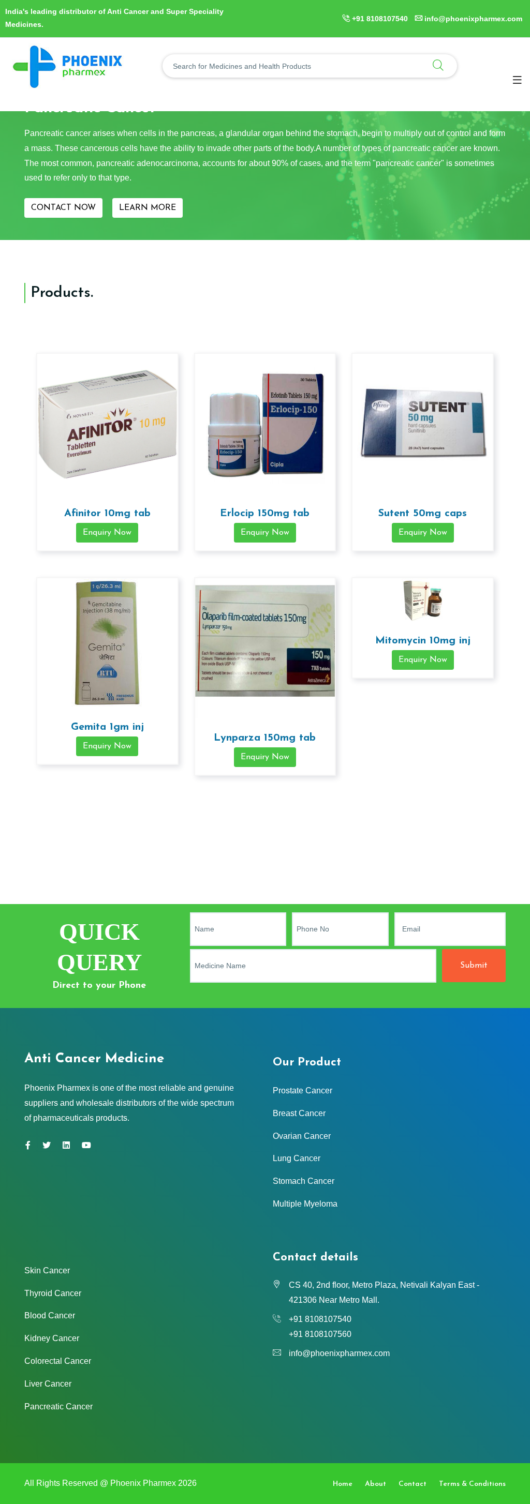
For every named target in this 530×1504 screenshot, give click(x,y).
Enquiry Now (107, 533)
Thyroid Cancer (52, 1293)
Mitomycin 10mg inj (422, 641)
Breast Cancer (299, 1113)
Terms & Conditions (472, 1484)
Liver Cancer (47, 1383)
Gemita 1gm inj (107, 727)
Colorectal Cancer (57, 1361)
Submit (474, 965)
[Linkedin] (66, 1145)
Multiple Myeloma (305, 1203)
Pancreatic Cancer (58, 1406)
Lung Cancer (296, 1158)
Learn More (147, 208)
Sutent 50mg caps (422, 513)
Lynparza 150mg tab (265, 738)
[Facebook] (28, 1145)
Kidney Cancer (51, 1338)
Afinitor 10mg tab (107, 513)
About (375, 1484)
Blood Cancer (49, 1315)
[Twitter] (46, 1145)
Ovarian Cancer (302, 1136)
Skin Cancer (47, 1270)
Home (342, 1484)
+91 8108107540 (380, 18)
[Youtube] (86, 1145)
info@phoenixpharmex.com (473, 18)
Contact (412, 1484)
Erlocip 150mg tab (265, 513)
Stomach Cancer (303, 1181)
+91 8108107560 (320, 1334)
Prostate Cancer (302, 1090)
